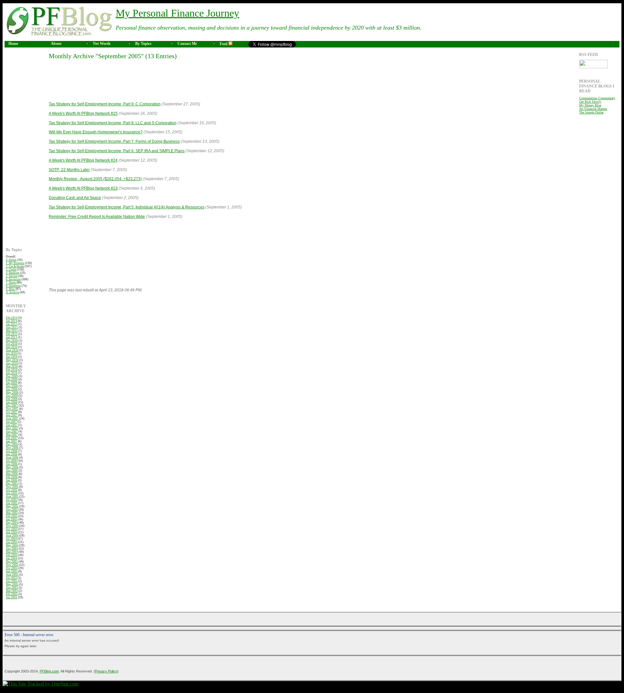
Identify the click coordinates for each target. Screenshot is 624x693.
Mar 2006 (12, 473)
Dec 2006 (12, 444)
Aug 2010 (12, 350)
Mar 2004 (12, 551)
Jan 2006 (11, 480)
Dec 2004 (12, 522)
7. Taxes (11, 282)
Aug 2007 (12, 418)
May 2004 (12, 545)
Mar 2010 (12, 366)
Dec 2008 (12, 386)
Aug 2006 (12, 457)
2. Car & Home (15, 266)
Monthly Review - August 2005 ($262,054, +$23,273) (95, 179)
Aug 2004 (12, 535)
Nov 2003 (12, 564)
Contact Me (187, 43)
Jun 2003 (12, 581)
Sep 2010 (12, 347)
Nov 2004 (12, 525)
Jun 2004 (12, 542)
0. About (11, 259)
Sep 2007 (12, 415)
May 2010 (12, 360)
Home (13, 43)
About (56, 43)
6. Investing (13, 279)
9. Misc (10, 289)
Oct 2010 (12, 343)
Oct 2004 (12, 529)
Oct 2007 (12, 412)
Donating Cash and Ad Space (75, 197)
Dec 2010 (12, 340)
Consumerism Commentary (597, 98)
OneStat (40, 688)
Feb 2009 (12, 379)
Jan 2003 (11, 597)
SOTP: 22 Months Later (69, 169)
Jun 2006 (12, 464)
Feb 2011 (12, 334)
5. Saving (12, 276)
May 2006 (12, 467)
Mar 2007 (12, 434)
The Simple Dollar (591, 112)
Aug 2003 (12, 574)
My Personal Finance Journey (177, 13)
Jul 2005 (11, 499)
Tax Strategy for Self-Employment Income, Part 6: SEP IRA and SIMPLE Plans (117, 151)
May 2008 (12, 392)
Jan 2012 (11, 324)
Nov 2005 (12, 486)
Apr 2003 (12, 587)
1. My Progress (15, 263)
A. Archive (12, 292)
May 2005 (12, 506)
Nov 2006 (12, 447)
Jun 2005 (12, 503)
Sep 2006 (12, 454)
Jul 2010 (11, 353)
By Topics (143, 43)
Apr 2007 (12, 431)
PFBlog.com (49, 671)
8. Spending (13, 285)
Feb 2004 (12, 555)
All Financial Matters (593, 109)
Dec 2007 (12, 405)
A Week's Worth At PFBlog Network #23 (83, 188)
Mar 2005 (12, 512)
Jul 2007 (11, 421)
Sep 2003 (12, 571)
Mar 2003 (12, 591)
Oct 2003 (12, 568)
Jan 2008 (11, 402)
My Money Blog (590, 105)
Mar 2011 (12, 330)
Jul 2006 (11, 460)
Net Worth (101, 43)
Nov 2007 (12, 408)
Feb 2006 (12, 477)
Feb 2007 (12, 438)
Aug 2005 (12, 496)
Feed (224, 44)
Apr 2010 (12, 363)
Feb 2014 (12, 317)
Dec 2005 (12, 483)
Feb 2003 (12, 594)
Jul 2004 (11, 538)
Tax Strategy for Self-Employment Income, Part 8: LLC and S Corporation (112, 123)
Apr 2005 (12, 509)
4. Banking (13, 272)
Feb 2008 (12, 399)
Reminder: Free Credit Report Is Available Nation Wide (97, 216)
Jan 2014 (11, 321)
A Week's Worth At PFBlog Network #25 (83, 113)
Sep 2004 (12, 532)
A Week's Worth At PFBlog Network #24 (83, 160)
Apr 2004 (12, 548)
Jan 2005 (11, 519)
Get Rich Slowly (590, 101)
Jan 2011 (11, 337)
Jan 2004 (11, 558)
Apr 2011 (12, 327)
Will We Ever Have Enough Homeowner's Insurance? (96, 132)
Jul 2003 (11, 578)
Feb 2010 (12, 369)
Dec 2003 (12, 561)
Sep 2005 (12, 493)
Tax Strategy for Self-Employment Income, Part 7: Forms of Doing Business (114, 141)
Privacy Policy (106, 671)
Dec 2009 (12, 376)
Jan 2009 (11, 382)
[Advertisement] (25, 149)
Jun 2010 (12, 356)
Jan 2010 (11, 373)
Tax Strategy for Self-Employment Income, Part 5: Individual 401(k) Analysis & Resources (126, 207)
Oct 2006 (12, 451)
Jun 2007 (12, 425)
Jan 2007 (11, 441)
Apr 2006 (12, 470)
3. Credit (11, 269)
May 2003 (12, 584)
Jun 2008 (12, 389)
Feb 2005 (12, 516)
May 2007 (12, 428)
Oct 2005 (12, 490)
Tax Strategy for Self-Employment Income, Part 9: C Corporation (105, 104)
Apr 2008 (12, 395)
